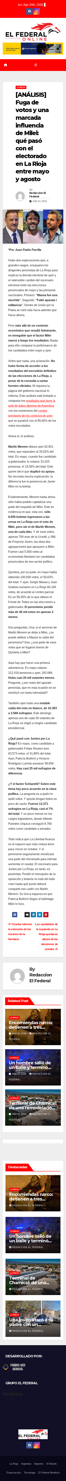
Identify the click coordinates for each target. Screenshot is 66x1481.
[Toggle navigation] (35, 65)
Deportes (39, 1463)
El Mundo (52, 1463)
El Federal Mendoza (49, 1472)
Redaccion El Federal (37, 194)
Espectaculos (14, 1472)
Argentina (26, 1463)
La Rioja (21, 87)
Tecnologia (29, 1472)
